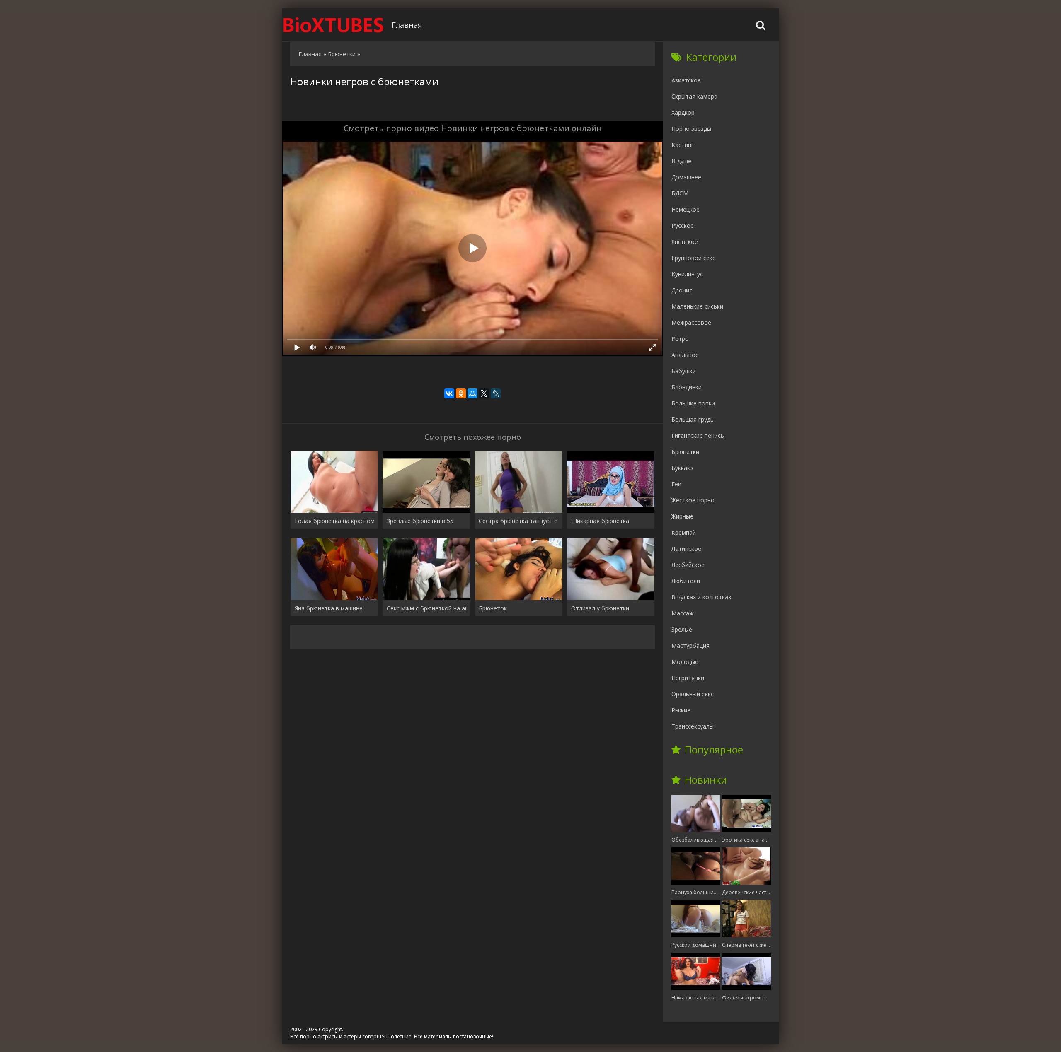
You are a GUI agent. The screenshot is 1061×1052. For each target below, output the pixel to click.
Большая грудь (692, 419)
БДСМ (679, 193)
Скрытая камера (694, 96)
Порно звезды (691, 129)
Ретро (680, 339)
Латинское (686, 549)
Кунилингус (687, 274)
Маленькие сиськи (697, 306)
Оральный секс (692, 694)
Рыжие (680, 710)
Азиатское (686, 80)
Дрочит (682, 290)
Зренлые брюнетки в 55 (420, 521)
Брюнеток (493, 608)
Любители (685, 581)
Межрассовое (691, 322)
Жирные (682, 516)
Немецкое (685, 209)
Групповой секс (693, 258)
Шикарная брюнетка (600, 521)
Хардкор (683, 112)
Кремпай (683, 532)
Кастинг (682, 145)
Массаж (682, 613)
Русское (682, 225)
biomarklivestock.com (333, 24)
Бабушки (683, 371)
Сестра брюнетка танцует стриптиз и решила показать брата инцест (518, 521)
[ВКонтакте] (449, 393)
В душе (681, 161)
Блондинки (686, 387)
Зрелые (681, 629)
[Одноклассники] (461, 393)
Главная (407, 25)
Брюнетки (685, 452)
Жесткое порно (693, 500)
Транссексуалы (692, 726)
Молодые (684, 662)
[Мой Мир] (472, 393)
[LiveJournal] (496, 393)
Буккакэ (682, 468)
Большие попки (693, 403)
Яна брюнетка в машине (329, 608)
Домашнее (686, 177)
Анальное (685, 355)
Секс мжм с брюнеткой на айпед (426, 608)
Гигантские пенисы (698, 435)
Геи (676, 484)
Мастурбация (690, 645)
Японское (684, 242)
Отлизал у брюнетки (600, 608)
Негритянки (687, 678)
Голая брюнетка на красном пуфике (334, 521)
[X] (484, 393)
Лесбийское (688, 565)
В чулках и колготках (701, 597)
